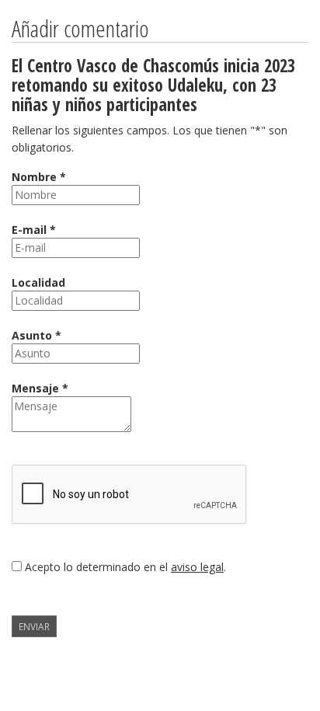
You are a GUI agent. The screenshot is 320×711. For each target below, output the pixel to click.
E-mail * (34, 229)
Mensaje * (40, 388)
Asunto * (36, 335)
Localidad (38, 282)
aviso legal (197, 566)
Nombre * (39, 176)
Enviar (34, 626)
